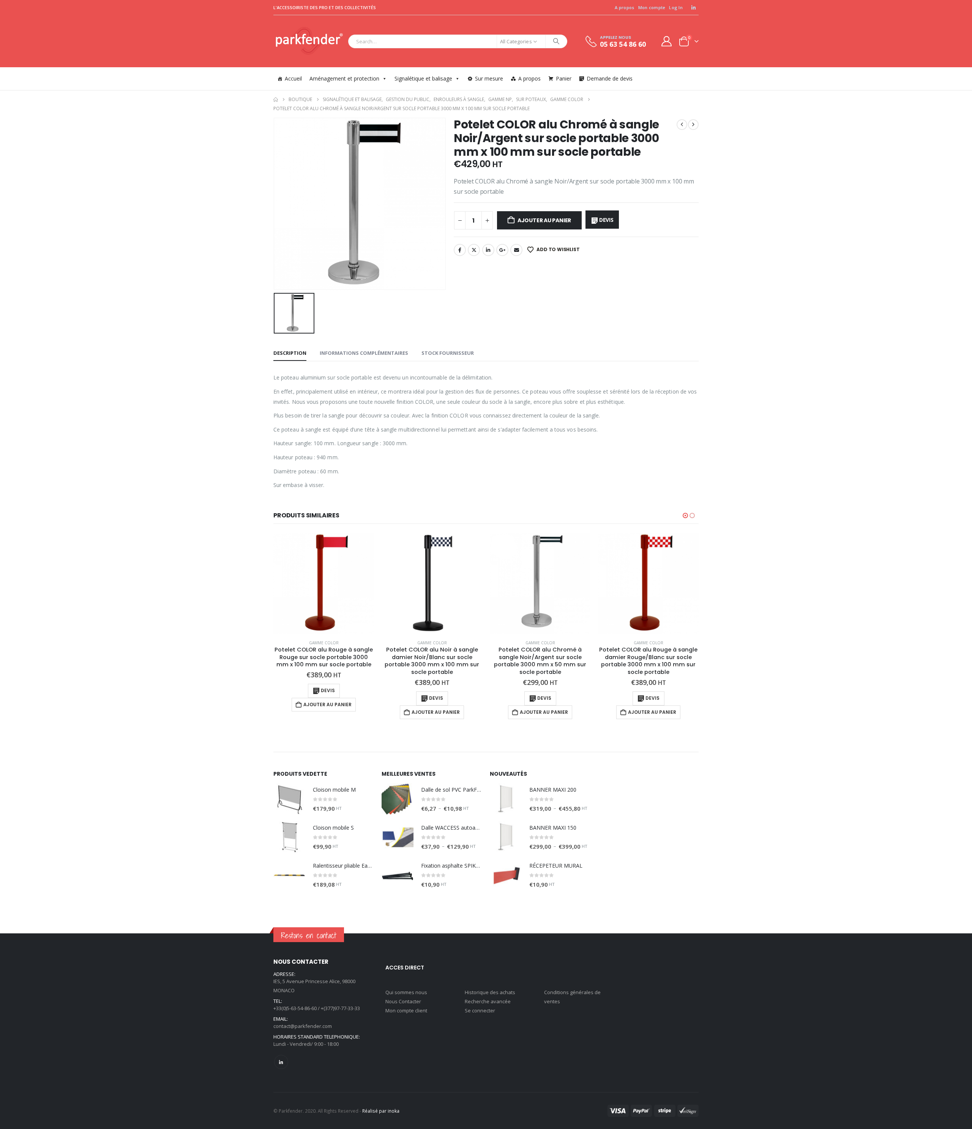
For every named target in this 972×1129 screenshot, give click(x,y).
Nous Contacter (403, 1001)
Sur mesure (489, 78)
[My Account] (667, 41)
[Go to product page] (323, 583)
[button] (685, 515)
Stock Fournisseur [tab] (447, 352)
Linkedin (281, 1062)
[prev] (682, 124)
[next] (693, 124)
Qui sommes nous (406, 992)
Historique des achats (490, 992)
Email (516, 250)
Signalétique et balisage (423, 78)
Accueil (293, 78)
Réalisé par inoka (380, 1111)
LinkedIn (488, 250)
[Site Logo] (308, 41)
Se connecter (480, 1010)
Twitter (474, 250)
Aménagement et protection (344, 78)
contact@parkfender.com (302, 1026)
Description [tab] (289, 352)
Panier (563, 78)
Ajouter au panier (544, 220)
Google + (502, 250)
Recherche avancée (488, 1001)
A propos (624, 7)
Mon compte (652, 7)
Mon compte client (406, 1010)
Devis (606, 219)
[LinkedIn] (693, 8)
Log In (676, 7)
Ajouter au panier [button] (327, 704)
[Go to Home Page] (275, 99)
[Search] (556, 41)
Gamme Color (324, 642)
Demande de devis (610, 78)
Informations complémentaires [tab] (364, 352)
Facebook (460, 250)
